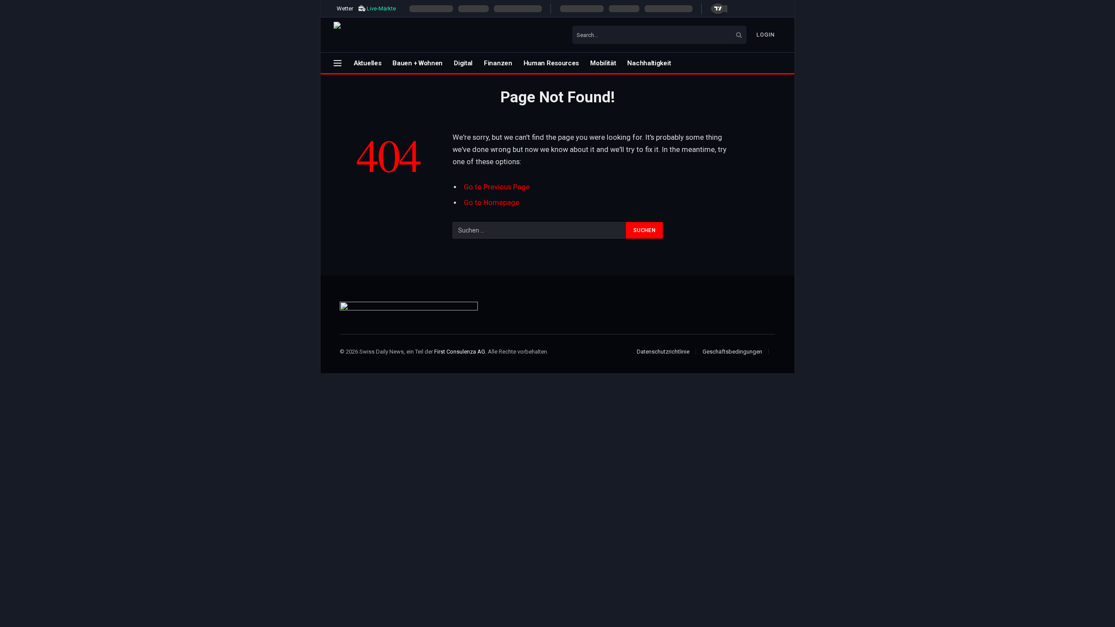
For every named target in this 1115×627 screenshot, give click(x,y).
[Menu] (337, 63)
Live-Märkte (381, 8)
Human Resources (551, 63)
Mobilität (603, 63)
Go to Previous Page (497, 187)
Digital (463, 63)
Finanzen (498, 63)
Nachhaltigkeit (649, 63)
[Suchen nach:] (540, 230)
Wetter (345, 8)
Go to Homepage (491, 203)
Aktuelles (367, 63)
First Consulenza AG (459, 351)
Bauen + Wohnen (417, 63)
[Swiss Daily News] (403, 34)
